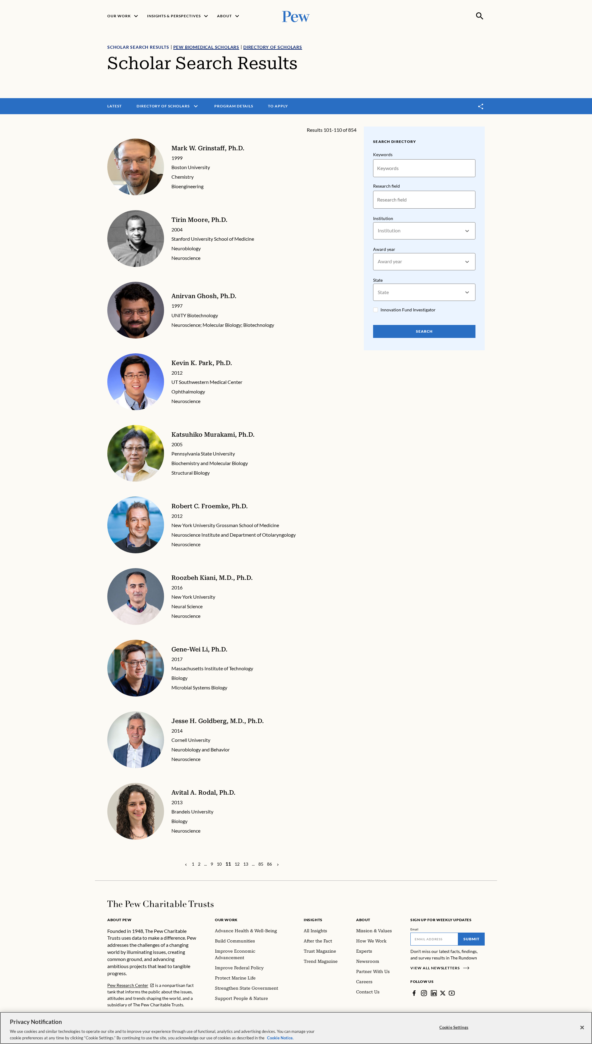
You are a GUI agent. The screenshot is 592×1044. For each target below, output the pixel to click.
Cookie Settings (453, 1027)
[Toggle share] (481, 106)
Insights (313, 919)
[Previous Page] (186, 864)
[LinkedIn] (434, 993)
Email (414, 929)
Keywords (383, 154)
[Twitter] (443, 993)
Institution (383, 218)
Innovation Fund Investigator (408, 309)
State (378, 280)
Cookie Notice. (280, 1037)
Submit (471, 939)
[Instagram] (424, 993)
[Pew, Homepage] (296, 16)
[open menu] (195, 106)
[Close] (582, 1027)
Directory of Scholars (272, 47)
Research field (386, 186)
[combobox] (378, 230)
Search (424, 331)
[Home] (160, 904)
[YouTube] (451, 993)
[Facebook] (414, 993)
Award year (384, 249)
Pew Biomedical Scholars (206, 47)
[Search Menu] (480, 16)
